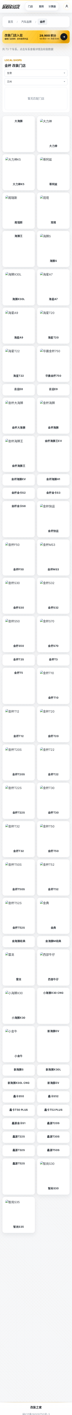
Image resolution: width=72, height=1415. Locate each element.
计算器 (52, 6)
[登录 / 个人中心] (67, 6)
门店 (30, 6)
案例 (41, 6)
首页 (10, 21)
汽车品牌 (26, 21)
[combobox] (36, 73)
